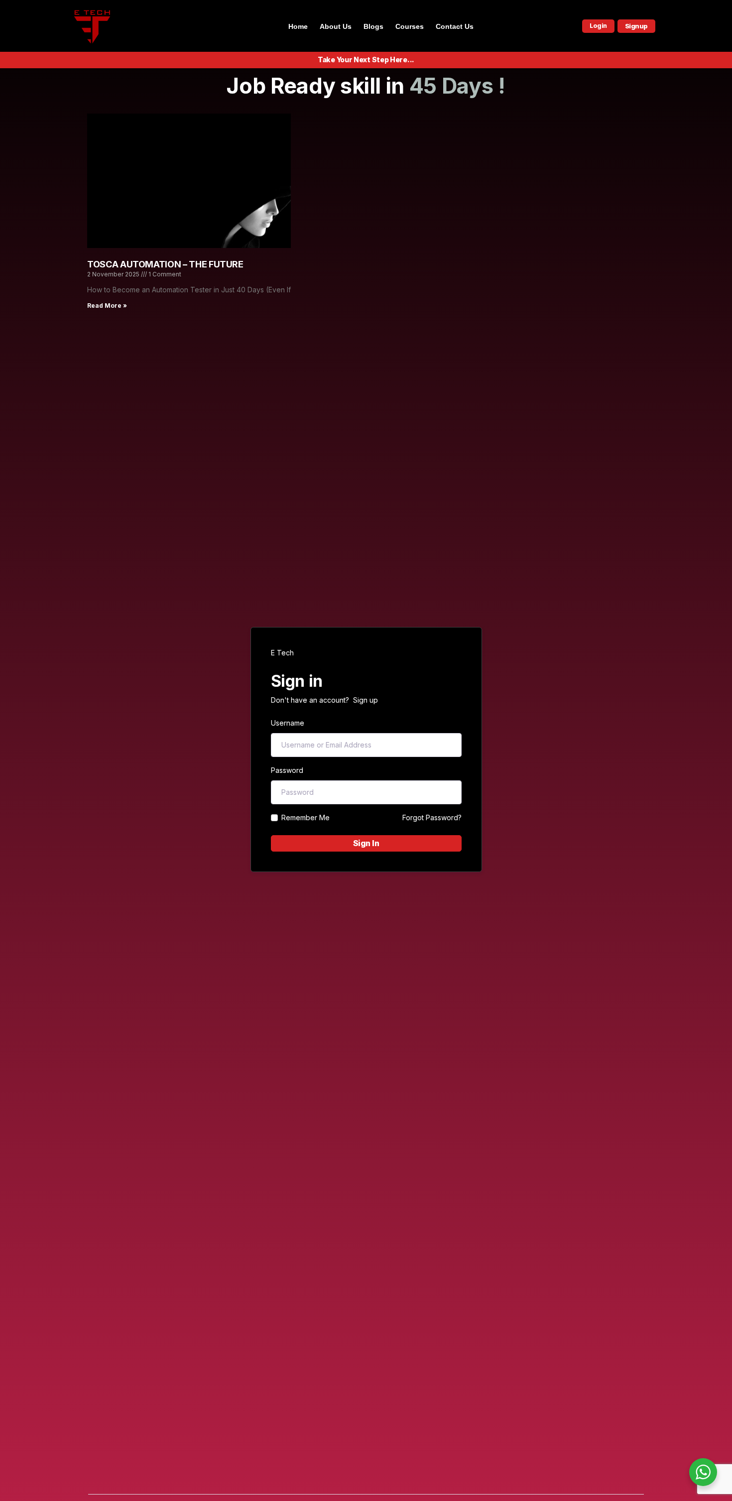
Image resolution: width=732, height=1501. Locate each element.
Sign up (365, 700)
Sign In (366, 843)
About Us (336, 26)
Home (298, 26)
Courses (409, 26)
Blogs (373, 26)
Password (287, 770)
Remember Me (305, 817)
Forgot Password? (432, 817)
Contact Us (455, 26)
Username (287, 723)
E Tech (282, 652)
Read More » (107, 305)
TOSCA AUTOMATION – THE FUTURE (165, 264)
